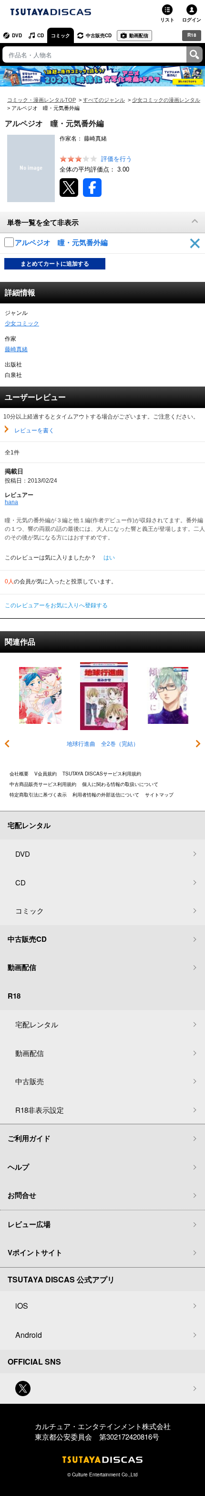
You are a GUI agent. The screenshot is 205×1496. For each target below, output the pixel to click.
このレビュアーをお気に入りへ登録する (56, 605)
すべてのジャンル (104, 100)
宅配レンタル (36, 1024)
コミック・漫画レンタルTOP (41, 100)
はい (109, 557)
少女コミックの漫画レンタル (166, 100)
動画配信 (138, 35)
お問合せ (22, 1195)
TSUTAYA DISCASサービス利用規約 (101, 773)
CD (40, 35)
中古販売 (29, 1081)
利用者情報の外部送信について (105, 794)
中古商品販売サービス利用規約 (43, 784)
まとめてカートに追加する (54, 263)
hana (11, 502)
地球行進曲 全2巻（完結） (103, 744)
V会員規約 (45, 773)
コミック (60, 35)
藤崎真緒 (16, 349)
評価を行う (116, 158)
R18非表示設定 (39, 1110)
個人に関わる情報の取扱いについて (120, 784)
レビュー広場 (29, 1224)
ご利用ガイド (29, 1138)
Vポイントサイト (35, 1252)
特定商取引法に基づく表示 (38, 794)
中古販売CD (99, 35)
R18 (191, 35)
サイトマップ (159, 794)
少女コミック (22, 323)
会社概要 (19, 773)
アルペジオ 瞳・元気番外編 (62, 242)
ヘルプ (18, 1167)
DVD (17, 35)
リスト (167, 19)
